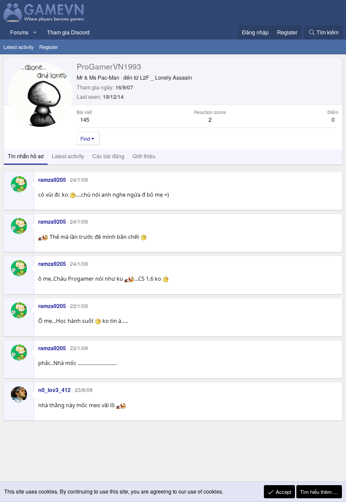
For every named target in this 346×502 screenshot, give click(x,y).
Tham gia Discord (68, 32)
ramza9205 (52, 180)
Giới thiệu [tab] (143, 156)
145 (84, 119)
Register (48, 46)
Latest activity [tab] (68, 156)
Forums (19, 32)
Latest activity (18, 46)
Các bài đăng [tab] (108, 156)
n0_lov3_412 (54, 390)
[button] (35, 32)
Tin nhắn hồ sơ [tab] (26, 156)
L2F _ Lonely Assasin (166, 77)
